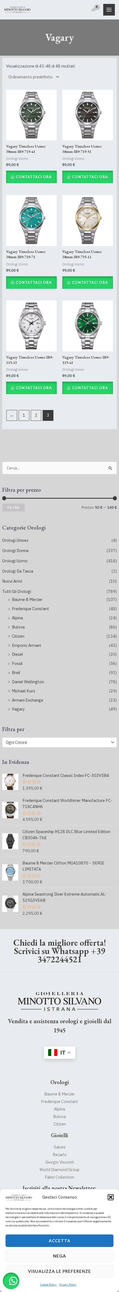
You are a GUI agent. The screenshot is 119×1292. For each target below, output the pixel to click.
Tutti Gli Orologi (16, 591)
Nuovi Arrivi (12, 581)
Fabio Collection (59, 1177)
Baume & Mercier (27, 599)
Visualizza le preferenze (59, 1271)
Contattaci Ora (33, 177)
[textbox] (57, 742)
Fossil (17, 663)
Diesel (17, 654)
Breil (16, 672)
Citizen (18, 636)
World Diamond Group (59, 1169)
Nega (59, 1255)
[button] (110, 1197)
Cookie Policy (48, 1284)
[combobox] (59, 742)
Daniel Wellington (28, 681)
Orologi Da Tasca (17, 571)
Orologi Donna (15, 550)
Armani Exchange (27, 700)
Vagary (18, 709)
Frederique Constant (30, 608)
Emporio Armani (26, 645)
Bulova (18, 627)
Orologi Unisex (15, 540)
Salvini (59, 1147)
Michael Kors (23, 691)
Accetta (60, 1240)
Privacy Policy (67, 1284)
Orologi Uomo (15, 560)
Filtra (13, 507)
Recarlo (60, 1154)
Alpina (17, 617)
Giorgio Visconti (59, 1162)
